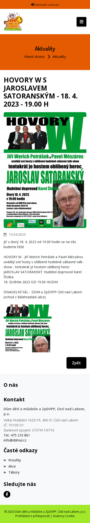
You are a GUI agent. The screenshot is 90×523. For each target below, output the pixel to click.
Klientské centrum (47, 4)
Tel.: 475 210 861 (17, 435)
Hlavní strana (34, 56)
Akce (12, 466)
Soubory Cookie (64, 516)
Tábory (13, 472)
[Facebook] (7, 494)
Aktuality (59, 56)
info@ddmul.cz (15, 440)
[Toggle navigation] (81, 22)
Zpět (76, 362)
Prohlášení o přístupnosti (32, 516)
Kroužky (14, 460)
